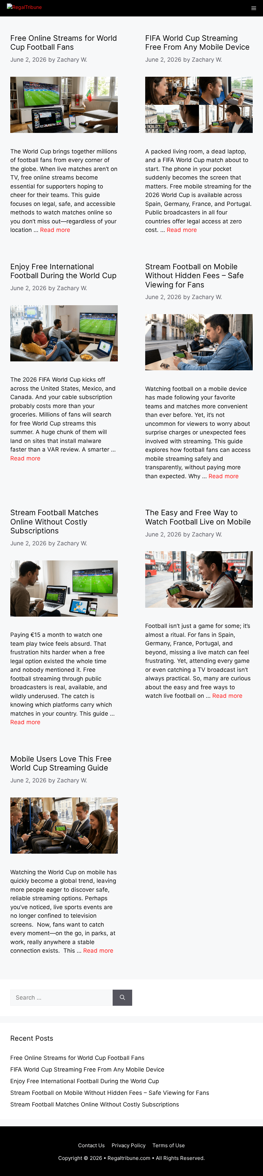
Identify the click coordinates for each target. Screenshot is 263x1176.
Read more (55, 229)
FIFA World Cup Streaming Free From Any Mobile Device (197, 42)
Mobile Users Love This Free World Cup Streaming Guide (61, 763)
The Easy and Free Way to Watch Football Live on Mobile (198, 517)
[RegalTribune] (22, 8)
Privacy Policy (129, 1145)
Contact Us (91, 1145)
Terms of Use (168, 1145)
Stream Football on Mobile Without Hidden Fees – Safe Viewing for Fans (194, 275)
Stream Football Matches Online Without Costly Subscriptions (54, 521)
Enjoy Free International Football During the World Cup (63, 271)
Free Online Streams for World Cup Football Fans (63, 42)
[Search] (122, 998)
